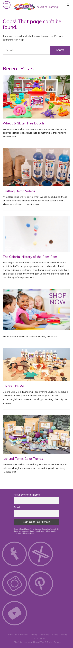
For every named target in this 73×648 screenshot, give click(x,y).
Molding (54, 634)
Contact (57, 642)
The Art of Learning (23, 642)
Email (17, 507)
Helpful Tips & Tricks (42, 642)
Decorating (44, 634)
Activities (41, 638)
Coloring (34, 634)
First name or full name (27, 494)
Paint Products (21, 634)
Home (10, 634)
